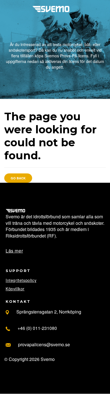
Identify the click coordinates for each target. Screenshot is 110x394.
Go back (18, 178)
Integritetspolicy (21, 280)
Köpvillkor (15, 288)
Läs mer (14, 250)
